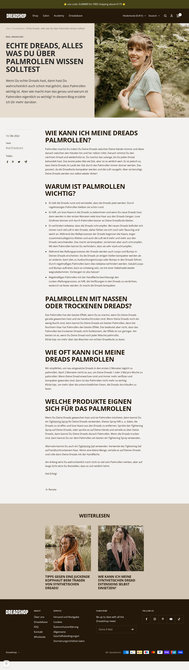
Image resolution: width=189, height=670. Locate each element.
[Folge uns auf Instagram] (155, 619)
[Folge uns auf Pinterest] (163, 619)
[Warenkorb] (178, 15)
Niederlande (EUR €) (133, 15)
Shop (35, 15)
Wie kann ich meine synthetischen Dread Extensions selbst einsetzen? (116, 582)
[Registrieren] (132, 629)
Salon (46, 15)
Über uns (39, 617)
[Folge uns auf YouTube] (171, 619)
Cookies (57, 622)
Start (8, 28)
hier (54, 339)
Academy (59, 15)
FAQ (36, 626)
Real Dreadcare (14, 37)
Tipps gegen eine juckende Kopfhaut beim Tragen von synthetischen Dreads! (67, 582)
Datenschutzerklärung (65, 626)
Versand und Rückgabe (66, 617)
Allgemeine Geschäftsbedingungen (66, 634)
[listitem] (7, 162)
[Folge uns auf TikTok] (179, 619)
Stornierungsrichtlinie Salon (69, 641)
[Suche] (165, 15)
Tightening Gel (87, 446)
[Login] (171, 15)
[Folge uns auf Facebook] (146, 619)
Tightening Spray (58, 421)
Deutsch (153, 15)
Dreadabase (75, 15)
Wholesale (39, 637)
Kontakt (38, 632)
